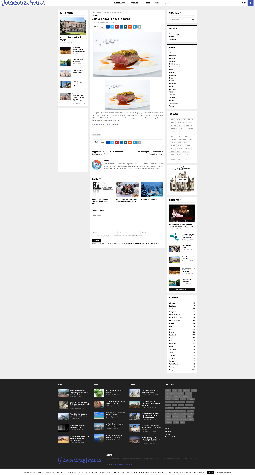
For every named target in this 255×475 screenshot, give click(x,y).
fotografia (189, 131)
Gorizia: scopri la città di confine (78, 72)
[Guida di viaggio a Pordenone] (65, 62)
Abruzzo (172, 53)
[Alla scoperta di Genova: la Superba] (99, 393)
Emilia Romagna (174, 64)
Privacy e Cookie (170, 437)
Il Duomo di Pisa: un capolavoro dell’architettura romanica (151, 403)
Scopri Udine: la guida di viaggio (70, 38)
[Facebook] (240, 3)
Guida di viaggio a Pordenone (78, 60)
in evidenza (184, 134)
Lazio (171, 69)
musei (179, 142)
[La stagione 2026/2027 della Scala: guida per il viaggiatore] (182, 213)
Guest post (168, 431)
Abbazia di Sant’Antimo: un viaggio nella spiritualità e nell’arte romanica (150, 415)
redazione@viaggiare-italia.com (123, 464)
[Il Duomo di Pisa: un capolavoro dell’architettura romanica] (134, 404)
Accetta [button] (210, 472)
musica (186, 142)
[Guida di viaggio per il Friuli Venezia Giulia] (65, 84)
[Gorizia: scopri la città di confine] (65, 73)
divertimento (174, 128)
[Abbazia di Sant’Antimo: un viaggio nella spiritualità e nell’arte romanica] (134, 416)
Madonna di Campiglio (149, 199)
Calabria (172, 58)
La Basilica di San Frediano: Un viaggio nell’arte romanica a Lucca (151, 427)
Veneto (171, 106)
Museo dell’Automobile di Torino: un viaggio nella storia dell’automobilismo (80, 404)
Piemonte (172, 83)
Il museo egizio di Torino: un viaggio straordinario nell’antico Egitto (79, 438)
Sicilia (171, 92)
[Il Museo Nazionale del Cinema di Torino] (63, 428)
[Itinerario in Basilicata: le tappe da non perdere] (99, 438)
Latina (172, 136)
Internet (146, 3)
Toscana (172, 95)
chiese (172, 122)
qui (97, 125)
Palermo (187, 145)
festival (190, 128)
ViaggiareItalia (23, 3)
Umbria (171, 100)
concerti (190, 122)
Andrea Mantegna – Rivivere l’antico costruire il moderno (148, 153)
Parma (172, 148)
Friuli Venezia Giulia (175, 67)
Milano (185, 136)
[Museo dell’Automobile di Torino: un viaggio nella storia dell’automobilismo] (63, 405)
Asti (184, 119)
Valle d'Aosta (173, 364)
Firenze (173, 131)
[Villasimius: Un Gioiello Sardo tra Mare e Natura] (99, 415)
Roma (172, 151)
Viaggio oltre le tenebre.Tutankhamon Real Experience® (107, 153)
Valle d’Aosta (173, 103)
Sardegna (172, 89)
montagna (173, 139)
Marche (171, 78)
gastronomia (96, 134)
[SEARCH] (193, 19)
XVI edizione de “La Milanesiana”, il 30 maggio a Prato (188, 235)
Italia (157, 3)
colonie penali (181, 122)
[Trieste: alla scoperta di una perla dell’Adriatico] (65, 50)
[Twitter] (242, 3)
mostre (173, 142)
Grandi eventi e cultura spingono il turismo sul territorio (100, 201)
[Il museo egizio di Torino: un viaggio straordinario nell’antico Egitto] (63, 439)
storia (179, 154)
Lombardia (173, 75)
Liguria (171, 72)
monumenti (182, 139)
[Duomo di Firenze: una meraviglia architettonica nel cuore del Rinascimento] (134, 439)
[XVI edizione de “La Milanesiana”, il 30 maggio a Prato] (174, 237)
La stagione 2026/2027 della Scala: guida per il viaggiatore (181, 225)
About (167, 3)
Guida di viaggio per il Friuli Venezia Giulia (79, 84)
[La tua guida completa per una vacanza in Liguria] (99, 404)
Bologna (190, 119)
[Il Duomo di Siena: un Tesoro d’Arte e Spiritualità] (134, 393)
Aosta (172, 119)
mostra (191, 139)
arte (178, 119)
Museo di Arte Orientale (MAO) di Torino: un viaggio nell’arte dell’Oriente (79, 392)
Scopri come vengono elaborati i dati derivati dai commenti (140, 243)
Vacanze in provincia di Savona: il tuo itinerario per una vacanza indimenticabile (79, 97)
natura (173, 145)
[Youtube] (245, 3)
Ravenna (187, 148)
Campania (172, 61)
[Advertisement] (73, 140)
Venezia (173, 159)
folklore (180, 131)
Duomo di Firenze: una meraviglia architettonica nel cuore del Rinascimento (151, 439)
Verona (180, 159)
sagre (178, 151)
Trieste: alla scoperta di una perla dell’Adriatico (79, 49)
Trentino (94, 15)
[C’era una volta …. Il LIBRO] (174, 248)
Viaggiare (134, 3)
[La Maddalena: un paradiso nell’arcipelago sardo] (99, 426)
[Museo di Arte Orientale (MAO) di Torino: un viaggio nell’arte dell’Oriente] (63, 393)
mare (178, 136)
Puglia (171, 86)
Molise (171, 81)
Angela (95, 22)
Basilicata (172, 55)
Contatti (167, 434)
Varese (188, 157)
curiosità (189, 125)
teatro (186, 154)
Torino (173, 157)
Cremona (173, 125)
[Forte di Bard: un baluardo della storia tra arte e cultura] (63, 416)
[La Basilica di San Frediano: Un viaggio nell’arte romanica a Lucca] (134, 428)
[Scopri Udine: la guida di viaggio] (73, 26)
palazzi (180, 145)
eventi (183, 128)
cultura (181, 125)
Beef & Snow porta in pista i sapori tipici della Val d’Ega (126, 200)
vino (186, 159)
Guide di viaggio (120, 3)
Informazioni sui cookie (223, 472)
